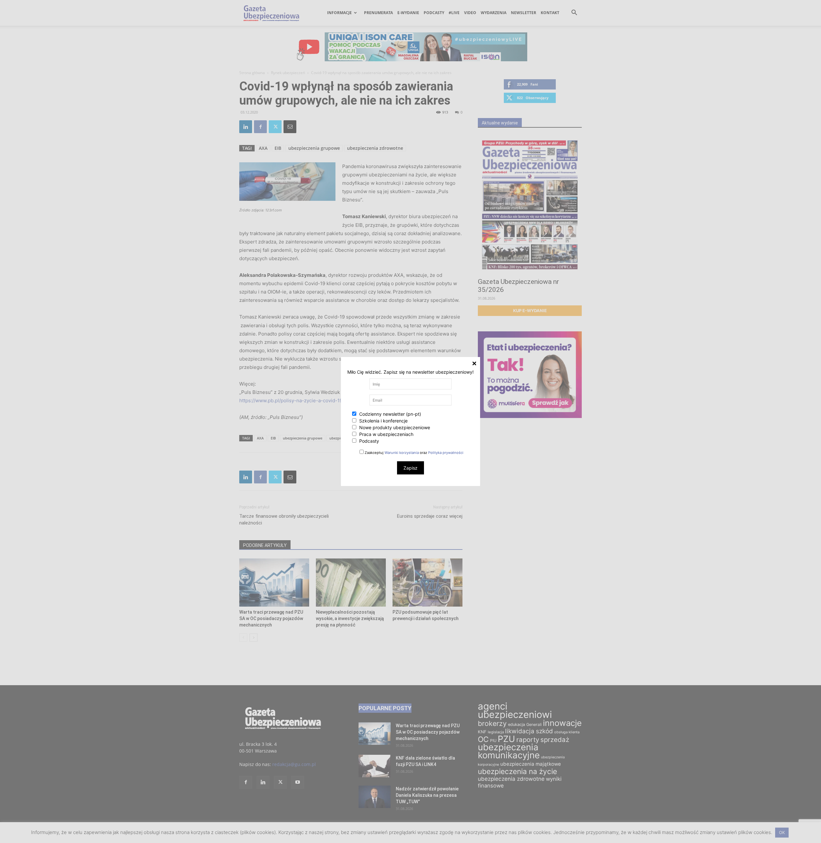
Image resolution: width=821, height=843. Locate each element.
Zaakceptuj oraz (413, 452)
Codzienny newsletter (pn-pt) (389, 414)
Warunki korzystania (402, 452)
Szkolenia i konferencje (383, 420)
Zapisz (410, 468)
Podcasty (368, 441)
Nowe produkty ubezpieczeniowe (394, 427)
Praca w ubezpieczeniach (385, 434)
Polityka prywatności (445, 452)
